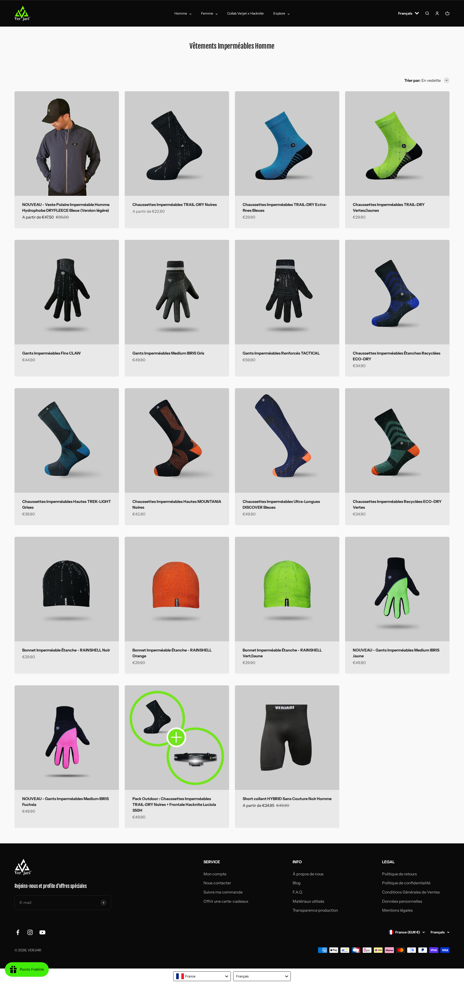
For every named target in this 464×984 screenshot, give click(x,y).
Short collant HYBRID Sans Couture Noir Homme (287, 798)
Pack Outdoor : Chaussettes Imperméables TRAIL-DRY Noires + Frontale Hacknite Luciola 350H (174, 804)
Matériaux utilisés (308, 901)
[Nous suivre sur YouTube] (42, 932)
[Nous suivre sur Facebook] (17, 932)
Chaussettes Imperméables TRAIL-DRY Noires (174, 204)
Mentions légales (397, 910)
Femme (207, 13)
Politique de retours (399, 873)
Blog (297, 882)
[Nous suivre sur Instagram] (30, 932)
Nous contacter (217, 882)
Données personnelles (402, 901)
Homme (180, 13)
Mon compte (214, 873)
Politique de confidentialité (406, 882)
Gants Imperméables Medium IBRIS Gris (168, 353)
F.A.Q (297, 892)
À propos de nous (308, 873)
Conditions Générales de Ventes (411, 892)
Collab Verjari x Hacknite (245, 13)
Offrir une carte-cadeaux (225, 901)
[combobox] (202, 976)
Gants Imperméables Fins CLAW (51, 353)
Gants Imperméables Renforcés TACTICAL (281, 353)
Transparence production (315, 910)
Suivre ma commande (223, 892)
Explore (279, 13)
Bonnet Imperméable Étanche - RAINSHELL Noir (66, 650)
